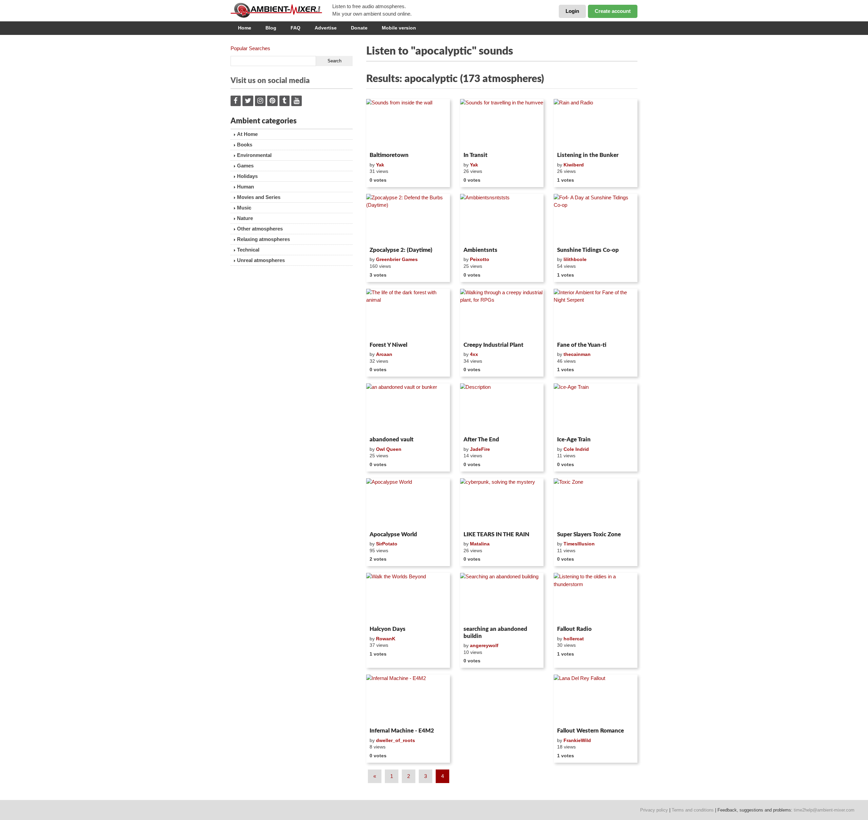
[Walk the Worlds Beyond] (408, 598)
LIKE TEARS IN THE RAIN (496, 534)
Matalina (480, 543)
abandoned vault (392, 439)
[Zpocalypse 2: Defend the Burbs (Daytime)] (408, 219)
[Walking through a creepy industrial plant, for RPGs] (502, 314)
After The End (481, 439)
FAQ (295, 28)
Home (244, 28)
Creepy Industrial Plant (493, 345)
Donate (359, 28)
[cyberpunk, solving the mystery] (502, 503)
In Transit (475, 155)
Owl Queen (388, 449)
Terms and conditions (693, 810)
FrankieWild (577, 740)
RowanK (385, 638)
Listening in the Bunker (587, 155)
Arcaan (384, 354)
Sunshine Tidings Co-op (588, 250)
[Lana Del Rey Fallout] (595, 700)
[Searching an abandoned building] (502, 598)
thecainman (577, 354)
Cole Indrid (576, 449)
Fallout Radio (574, 629)
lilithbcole (575, 259)
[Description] (502, 408)
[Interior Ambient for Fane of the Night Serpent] (595, 314)
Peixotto (479, 259)
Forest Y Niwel (388, 345)
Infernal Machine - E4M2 (402, 731)
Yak (380, 164)
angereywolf (484, 645)
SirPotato (386, 543)
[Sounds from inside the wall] (408, 124)
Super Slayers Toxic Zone (589, 534)
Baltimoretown (389, 155)
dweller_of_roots (395, 740)
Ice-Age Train (574, 439)
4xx (474, 354)
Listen (382, 140)
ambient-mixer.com (281, 10)
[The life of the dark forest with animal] (408, 314)
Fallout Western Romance (590, 731)
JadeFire (480, 449)
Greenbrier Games (397, 259)
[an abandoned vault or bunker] (408, 408)
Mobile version (399, 28)
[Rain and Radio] (595, 124)
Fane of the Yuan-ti (581, 345)
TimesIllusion (579, 543)
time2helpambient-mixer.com (824, 810)
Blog (270, 28)
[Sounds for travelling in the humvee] (502, 124)
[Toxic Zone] (595, 503)
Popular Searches (250, 48)
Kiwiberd (574, 164)
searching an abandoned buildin (495, 632)
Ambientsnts (480, 250)
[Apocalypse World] (408, 503)
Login (572, 11)
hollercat (574, 638)
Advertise (326, 28)
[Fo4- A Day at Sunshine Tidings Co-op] (595, 219)
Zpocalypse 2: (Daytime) (401, 250)
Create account (613, 11)
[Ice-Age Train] (595, 408)
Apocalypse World (393, 534)
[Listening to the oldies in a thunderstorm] (595, 598)
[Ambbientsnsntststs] (502, 219)
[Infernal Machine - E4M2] (408, 700)
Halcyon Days (388, 629)
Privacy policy (654, 810)
